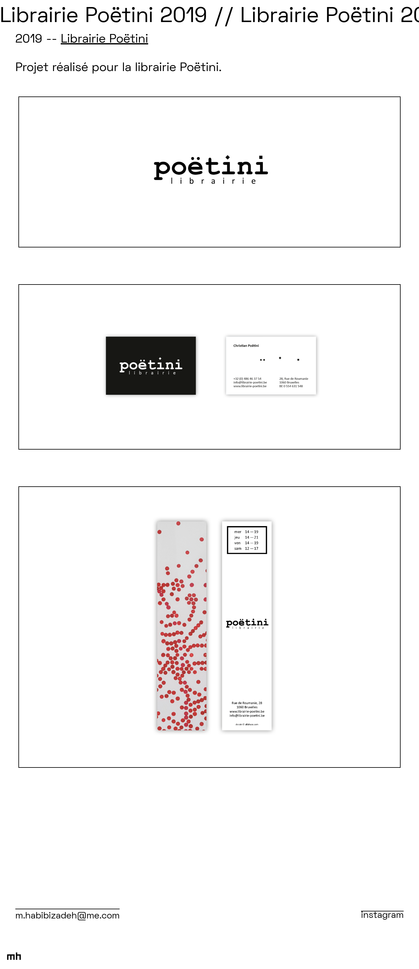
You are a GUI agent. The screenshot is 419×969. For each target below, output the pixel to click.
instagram (382, 915)
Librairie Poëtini (104, 39)
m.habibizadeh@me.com (67, 916)
